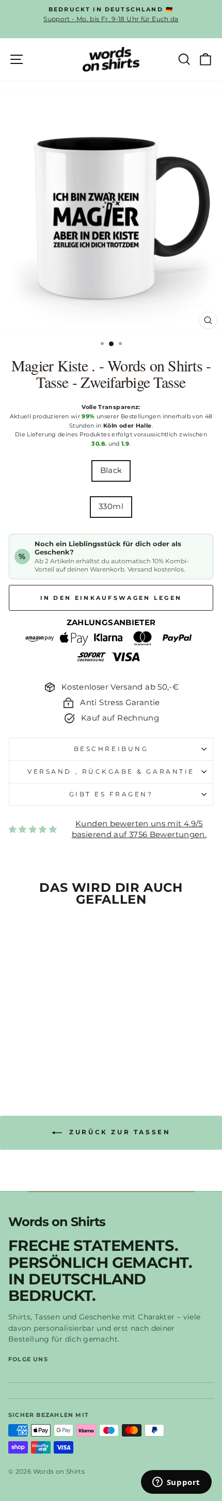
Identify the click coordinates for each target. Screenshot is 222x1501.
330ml (111, 506)
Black (111, 470)
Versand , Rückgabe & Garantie (110, 771)
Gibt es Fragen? (111, 794)
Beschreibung (111, 749)
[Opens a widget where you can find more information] (176, 1483)
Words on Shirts (56, 1222)
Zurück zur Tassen (118, 1132)
